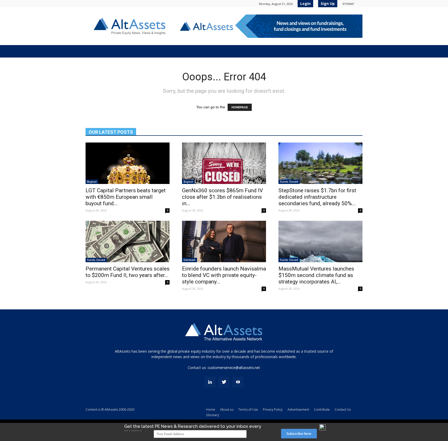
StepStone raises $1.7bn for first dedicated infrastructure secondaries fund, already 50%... (317, 197)
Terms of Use (248, 409)
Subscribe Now (298, 434)
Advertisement (298, 409)
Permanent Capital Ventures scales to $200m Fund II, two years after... (128, 272)
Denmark (189, 260)
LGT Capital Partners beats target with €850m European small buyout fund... (126, 197)
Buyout (92, 181)
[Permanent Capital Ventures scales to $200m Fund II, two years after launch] (128, 241)
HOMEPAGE (240, 107)
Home (210, 409)
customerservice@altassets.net (234, 367)
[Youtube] (238, 382)
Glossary (212, 415)
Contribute (322, 409)
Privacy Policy (273, 409)
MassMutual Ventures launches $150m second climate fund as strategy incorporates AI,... (316, 275)
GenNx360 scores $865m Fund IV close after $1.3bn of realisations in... (222, 197)
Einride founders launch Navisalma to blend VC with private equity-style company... (224, 275)
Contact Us (343, 409)
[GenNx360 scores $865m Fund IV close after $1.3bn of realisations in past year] (224, 163)
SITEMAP (348, 4)
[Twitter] (224, 382)
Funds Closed (289, 181)
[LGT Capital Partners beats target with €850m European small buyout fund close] (128, 163)
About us (226, 409)
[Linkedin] (210, 382)
